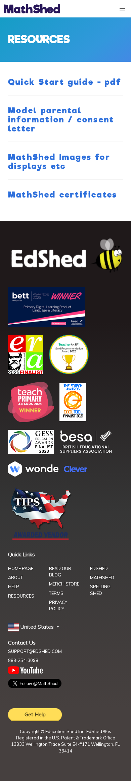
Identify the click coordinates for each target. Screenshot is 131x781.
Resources (21, 596)
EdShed (99, 568)
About (15, 577)
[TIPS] (41, 539)
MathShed (102, 577)
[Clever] (75, 470)
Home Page (20, 568)
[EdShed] (65, 256)
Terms (56, 593)
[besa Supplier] (86, 452)
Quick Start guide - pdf (65, 82)
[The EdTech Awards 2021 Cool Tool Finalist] (72, 419)
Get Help (35, 714)
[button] (34, 627)
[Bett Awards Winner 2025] (46, 325)
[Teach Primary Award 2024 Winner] (31, 420)
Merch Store (64, 584)
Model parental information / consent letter (61, 120)
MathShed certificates (62, 195)
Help (13, 586)
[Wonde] (33, 474)
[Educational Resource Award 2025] (25, 372)
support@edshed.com (35, 651)
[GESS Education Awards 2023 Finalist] (31, 451)
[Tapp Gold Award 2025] (69, 372)
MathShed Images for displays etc (59, 161)
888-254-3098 (23, 660)
